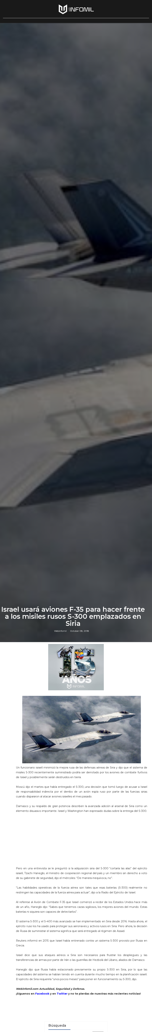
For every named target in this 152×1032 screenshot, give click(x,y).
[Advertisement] (81, 841)
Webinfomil (60, 631)
